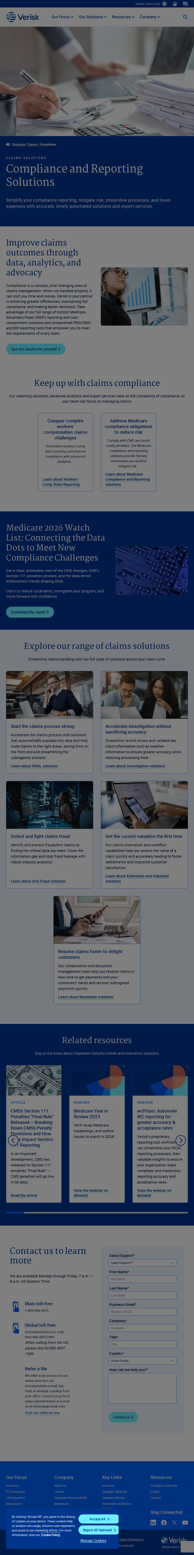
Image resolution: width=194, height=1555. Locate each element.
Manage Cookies (93, 1540)
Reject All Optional (97, 1530)
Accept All (98, 1519)
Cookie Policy (51, 1535)
